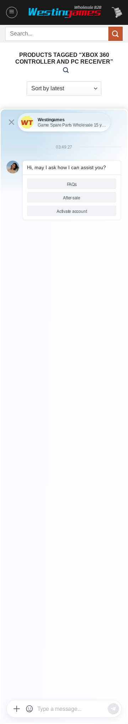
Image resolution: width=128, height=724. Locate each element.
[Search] (66, 70)
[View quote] (117, 12)
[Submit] (115, 34)
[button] (11, 12)
